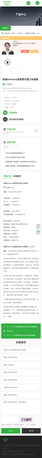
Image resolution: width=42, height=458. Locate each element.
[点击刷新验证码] (26, 419)
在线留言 (17, 176)
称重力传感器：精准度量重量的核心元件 (20, 166)
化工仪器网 (13, 454)
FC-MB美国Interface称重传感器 (24, 335)
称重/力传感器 (30, 33)
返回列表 (10, 331)
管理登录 (22, 454)
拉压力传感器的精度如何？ (15, 153)
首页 (12, 33)
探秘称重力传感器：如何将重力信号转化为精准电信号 (22, 162)
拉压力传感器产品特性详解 (15, 157)
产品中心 (5, 28)
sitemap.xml (30, 454)
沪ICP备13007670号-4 (15, 451)
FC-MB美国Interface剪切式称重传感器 (26, 327)
